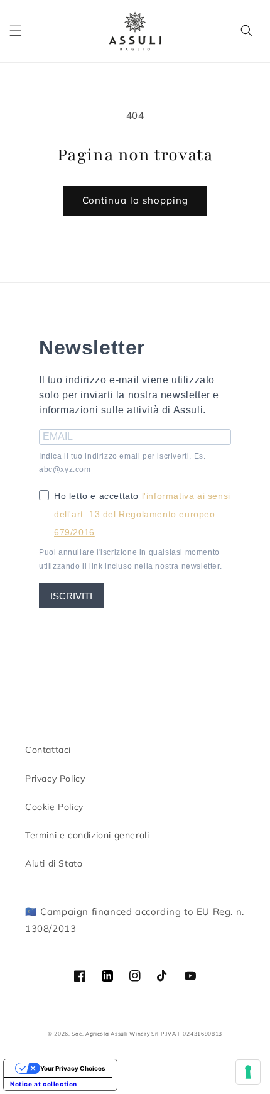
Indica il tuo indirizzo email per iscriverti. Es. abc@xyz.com (122, 463)
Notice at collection (43, 1084)
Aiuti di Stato (53, 863)
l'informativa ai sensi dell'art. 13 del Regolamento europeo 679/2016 (142, 514)
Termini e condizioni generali (87, 835)
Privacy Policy (55, 778)
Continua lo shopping (135, 200)
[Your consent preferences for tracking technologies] (248, 1072)
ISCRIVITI (71, 596)
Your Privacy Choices (72, 1068)
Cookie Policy (54, 806)
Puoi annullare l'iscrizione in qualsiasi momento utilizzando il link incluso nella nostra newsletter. (130, 559)
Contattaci (48, 749)
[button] (16, 31)
